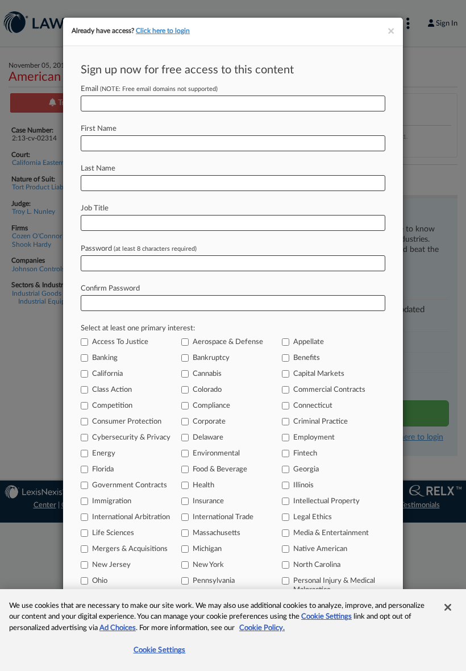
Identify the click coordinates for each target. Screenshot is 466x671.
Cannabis (207, 374)
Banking (105, 358)
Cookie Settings (326, 616)
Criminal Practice (320, 421)
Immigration (111, 501)
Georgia (306, 469)
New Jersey (111, 565)
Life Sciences (113, 533)
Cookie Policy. (262, 628)
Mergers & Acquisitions (130, 549)
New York (208, 565)
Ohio (99, 581)
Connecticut (312, 405)
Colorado (207, 390)
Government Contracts (129, 485)
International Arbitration (131, 517)
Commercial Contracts (329, 390)
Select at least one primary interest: (138, 328)
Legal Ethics (312, 517)
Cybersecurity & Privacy (131, 437)
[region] (233, 630)
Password (139, 248)
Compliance (211, 405)
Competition (112, 405)
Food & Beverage (220, 469)
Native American (320, 549)
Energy (103, 453)
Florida (103, 469)
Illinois (303, 485)
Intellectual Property (326, 501)
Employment (314, 437)
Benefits (306, 358)
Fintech (305, 453)
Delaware (208, 437)
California (107, 374)
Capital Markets (318, 374)
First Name (98, 128)
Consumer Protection (126, 421)
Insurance (208, 501)
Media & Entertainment (331, 533)
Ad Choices (117, 628)
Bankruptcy (211, 358)
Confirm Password (110, 288)
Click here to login (163, 30)
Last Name (98, 168)
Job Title (95, 208)
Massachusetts (216, 533)
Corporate (209, 421)
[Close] (447, 607)
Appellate (308, 342)
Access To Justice (120, 342)
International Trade (223, 517)
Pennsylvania (214, 581)
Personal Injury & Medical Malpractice (334, 585)
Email (149, 89)
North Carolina (316, 565)
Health (203, 485)
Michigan (207, 549)
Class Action (112, 390)
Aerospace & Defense (228, 342)
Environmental (216, 453)
